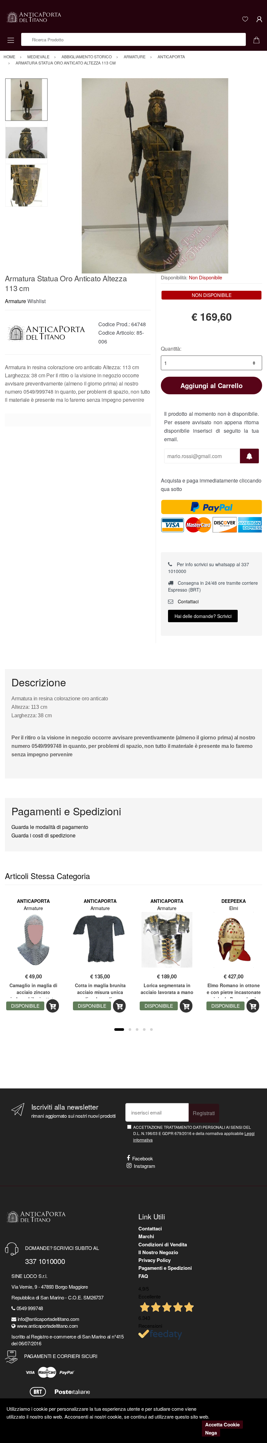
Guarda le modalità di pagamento (49, 827)
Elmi (233, 908)
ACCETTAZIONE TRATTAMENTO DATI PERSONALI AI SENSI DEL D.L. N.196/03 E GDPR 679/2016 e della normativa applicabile (194, 1133)
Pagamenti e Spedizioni (165, 1267)
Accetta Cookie (222, 1424)
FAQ (143, 1276)
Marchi (146, 1236)
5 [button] (151, 1029)
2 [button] (130, 1029)
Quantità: (171, 348)
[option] (155, 175)
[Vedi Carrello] (259, 39)
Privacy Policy (154, 1260)
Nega (211, 1432)
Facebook (142, 1158)
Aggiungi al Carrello (211, 385)
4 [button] (144, 1029)
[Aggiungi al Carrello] (52, 1006)
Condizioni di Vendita (162, 1244)
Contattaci (187, 601)
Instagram (144, 1165)
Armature (15, 301)
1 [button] (119, 1029)
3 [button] (137, 1029)
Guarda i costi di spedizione (43, 835)
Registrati (204, 1113)
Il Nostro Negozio (158, 1252)
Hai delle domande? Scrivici (203, 616)
